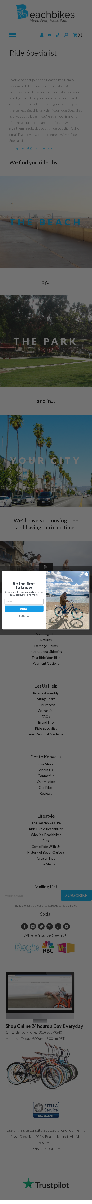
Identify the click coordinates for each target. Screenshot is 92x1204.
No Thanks (24, 616)
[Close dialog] (86, 574)
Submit (24, 608)
